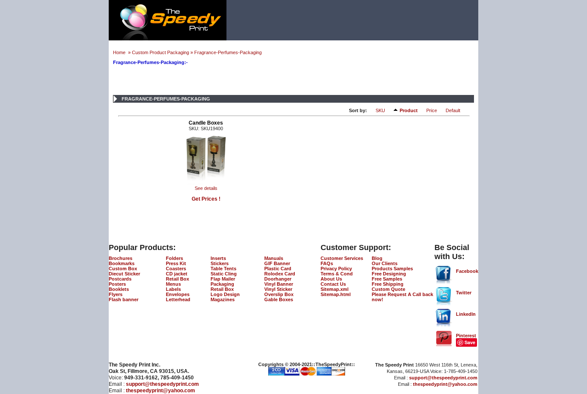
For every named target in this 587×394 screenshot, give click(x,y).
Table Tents (223, 268)
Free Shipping (388, 284)
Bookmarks (122, 263)
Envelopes (178, 294)
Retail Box (177, 278)
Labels (173, 289)
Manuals (273, 258)
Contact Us (333, 284)
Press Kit (176, 263)
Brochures (120, 258)
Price (431, 110)
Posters (117, 284)
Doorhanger (277, 278)
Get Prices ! (206, 199)
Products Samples (392, 268)
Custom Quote (388, 289)
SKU (380, 110)
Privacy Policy (336, 268)
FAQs (327, 263)
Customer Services (342, 258)
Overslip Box (279, 294)
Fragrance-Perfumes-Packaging (228, 52)
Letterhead (178, 299)
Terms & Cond (337, 273)
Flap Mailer (223, 278)
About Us (331, 278)
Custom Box (123, 268)
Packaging (222, 284)
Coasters (176, 268)
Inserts (218, 258)
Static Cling (224, 273)
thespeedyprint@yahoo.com (160, 391)
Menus (173, 284)
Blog (377, 258)
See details (206, 188)
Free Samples (387, 278)
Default (453, 110)
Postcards (120, 278)
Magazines (223, 299)
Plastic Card (277, 268)
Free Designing (389, 273)
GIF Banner (277, 263)
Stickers (220, 263)
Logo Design (225, 294)
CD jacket (176, 273)
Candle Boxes (206, 123)
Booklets (119, 289)
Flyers (115, 294)
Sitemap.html (336, 294)
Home (120, 52)
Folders (174, 258)
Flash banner (123, 299)
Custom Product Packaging (160, 52)
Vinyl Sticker (278, 289)
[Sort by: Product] (397, 110)
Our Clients (384, 263)
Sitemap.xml (335, 289)
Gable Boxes (278, 299)
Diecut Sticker (124, 273)
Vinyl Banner (278, 284)
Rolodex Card (279, 273)
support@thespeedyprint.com (162, 384)
